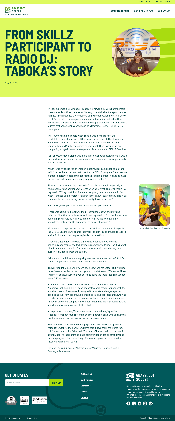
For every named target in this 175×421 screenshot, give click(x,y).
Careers (84, 397)
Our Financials (87, 380)
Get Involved (157, 2)
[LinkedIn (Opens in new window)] (140, 403)
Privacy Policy (32, 418)
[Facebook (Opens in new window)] (128, 403)
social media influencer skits (109, 287)
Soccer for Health (120, 11)
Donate (167, 2)
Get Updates (16, 374)
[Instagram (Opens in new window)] (145, 403)
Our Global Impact (143, 11)
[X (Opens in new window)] (134, 403)
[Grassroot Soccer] (18, 11)
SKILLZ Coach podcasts (80, 287)
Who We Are (164, 11)
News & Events (145, 2)
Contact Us (86, 385)
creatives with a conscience (160, 418)
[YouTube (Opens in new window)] (151, 403)
